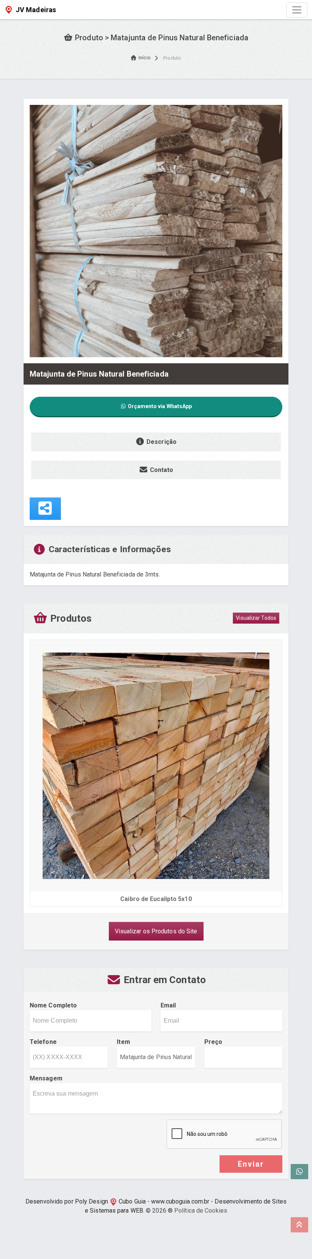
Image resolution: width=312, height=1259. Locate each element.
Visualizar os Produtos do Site (156, 931)
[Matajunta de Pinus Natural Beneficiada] (156, 230)
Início (144, 57)
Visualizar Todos (256, 618)
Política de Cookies (200, 1210)
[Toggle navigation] (296, 9)
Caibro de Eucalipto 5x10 (155, 899)
